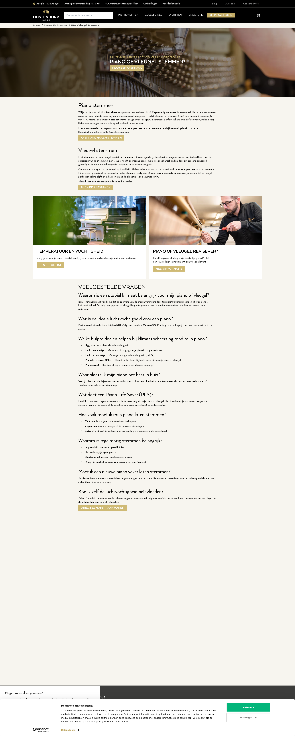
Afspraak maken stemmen (101, 137)
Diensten (175, 15)
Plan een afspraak (127, 67)
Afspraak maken (220, 15)
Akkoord (247, 707)
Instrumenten (128, 15)
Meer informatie (168, 268)
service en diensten (56, 25)
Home (36, 25)
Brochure (196, 15)
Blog (214, 3)
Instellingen (246, 717)
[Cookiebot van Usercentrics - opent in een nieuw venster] (40, 730)
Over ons (230, 3)
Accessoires (153, 15)
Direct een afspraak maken (102, 507)
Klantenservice (251, 3)
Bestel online (50, 265)
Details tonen (68, 730)
